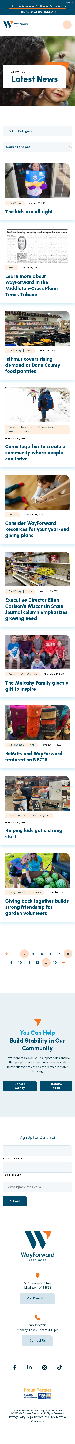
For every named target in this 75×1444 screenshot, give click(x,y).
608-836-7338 (37, 1325)
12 (37, 962)
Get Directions (37, 1298)
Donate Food (56, 1086)
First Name (13, 1158)
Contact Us (37, 1340)
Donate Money (19, 1086)
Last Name (12, 1175)
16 (55, 962)
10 (20, 962)
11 (29, 962)
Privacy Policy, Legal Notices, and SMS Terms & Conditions (37, 1419)
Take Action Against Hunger (36, 11)
